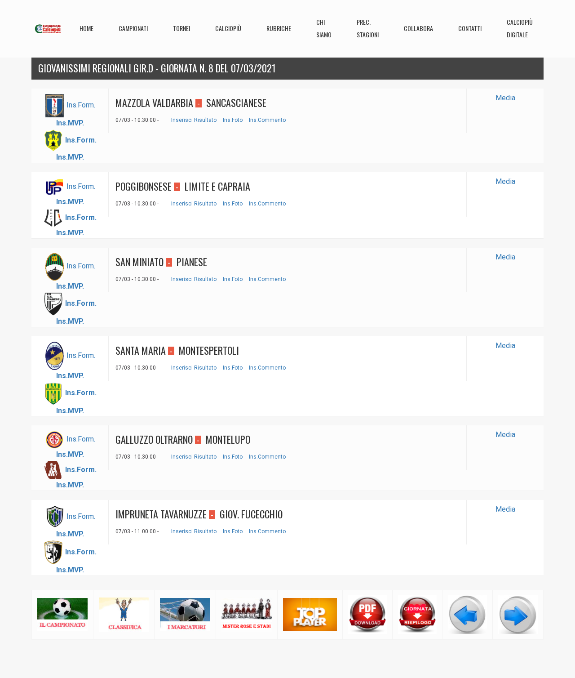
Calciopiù (228, 28)
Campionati (133, 28)
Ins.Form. (80, 105)
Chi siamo (324, 28)
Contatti (470, 28)
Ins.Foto (233, 120)
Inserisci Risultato (194, 120)
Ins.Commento (267, 120)
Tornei (181, 28)
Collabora (418, 28)
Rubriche (278, 28)
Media (505, 98)
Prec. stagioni (368, 28)
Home (86, 28)
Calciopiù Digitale (520, 28)
